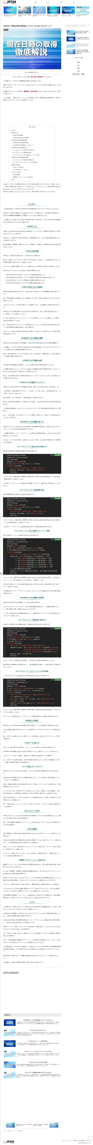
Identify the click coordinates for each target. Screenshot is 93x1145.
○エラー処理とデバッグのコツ (20, 169)
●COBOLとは (14, 132)
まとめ (13, 179)
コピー (52, 455)
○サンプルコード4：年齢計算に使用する (23, 160)
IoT (78, 65)
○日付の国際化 (16, 174)
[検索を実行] (89, 25)
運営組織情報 (82, 1140)
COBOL (6, 972)
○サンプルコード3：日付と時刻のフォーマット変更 (25, 155)
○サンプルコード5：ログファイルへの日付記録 (24, 162)
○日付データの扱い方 (18, 167)
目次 (30, 127)
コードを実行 (57, 455)
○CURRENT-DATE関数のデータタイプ (22, 145)
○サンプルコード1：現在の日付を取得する (23, 150)
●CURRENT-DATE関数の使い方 (19, 147)
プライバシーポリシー (21, 191)
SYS (78, 71)
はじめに (13, 130)
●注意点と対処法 (15, 164)
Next (91, 12)
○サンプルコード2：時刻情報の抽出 (21, 152)
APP (78, 68)
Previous (2, 12)
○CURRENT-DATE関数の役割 (20, 142)
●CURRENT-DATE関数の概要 (19, 140)
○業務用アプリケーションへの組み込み (22, 177)
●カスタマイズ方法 (16, 172)
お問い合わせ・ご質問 (78, 74)
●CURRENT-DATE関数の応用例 (19, 157)
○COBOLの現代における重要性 (20, 137)
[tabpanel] (10, 12)
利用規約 (75, 1140)
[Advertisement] (32, 113)
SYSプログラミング (14, 972)
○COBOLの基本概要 (17, 135)
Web (78, 62)
